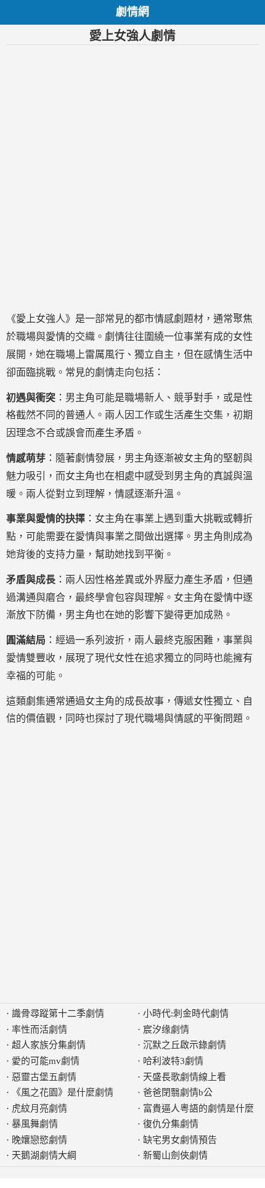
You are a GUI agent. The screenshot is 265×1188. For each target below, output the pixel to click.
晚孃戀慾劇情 (39, 1140)
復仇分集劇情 (170, 1124)
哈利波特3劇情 (173, 1061)
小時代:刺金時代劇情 (186, 1013)
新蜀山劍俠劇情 (175, 1155)
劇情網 (132, 12)
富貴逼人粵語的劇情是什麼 (198, 1108)
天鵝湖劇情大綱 (44, 1155)
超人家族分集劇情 (49, 1045)
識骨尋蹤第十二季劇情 (58, 1013)
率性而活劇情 (39, 1029)
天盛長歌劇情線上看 (184, 1077)
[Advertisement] (132, 177)
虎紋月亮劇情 (39, 1108)
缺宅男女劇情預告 (180, 1140)
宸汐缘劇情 (166, 1029)
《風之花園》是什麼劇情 (62, 1092)
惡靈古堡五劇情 (44, 1077)
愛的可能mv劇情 (46, 1061)
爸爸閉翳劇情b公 (178, 1092)
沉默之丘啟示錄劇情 (184, 1045)
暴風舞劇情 (35, 1124)
